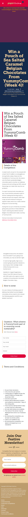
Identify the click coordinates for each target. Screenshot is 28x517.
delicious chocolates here (9, 220)
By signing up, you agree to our (14, 476)
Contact (3, 510)
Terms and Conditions (7, 514)
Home (2, 500)
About (3, 505)
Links (2, 507)
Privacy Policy (5, 512)
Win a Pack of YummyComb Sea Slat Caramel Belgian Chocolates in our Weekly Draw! (14, 9)
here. (16, 332)
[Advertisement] (14, 27)
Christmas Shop (5, 502)
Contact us (7, 496)
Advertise (3, 509)
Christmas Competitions (8, 503)
